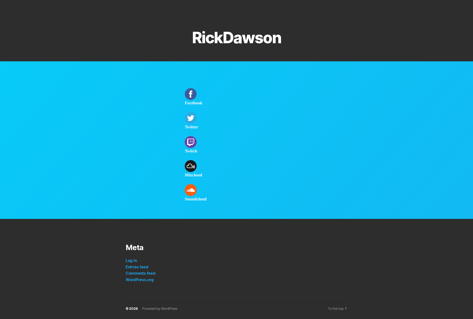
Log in (131, 260)
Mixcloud (193, 175)
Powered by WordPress (159, 309)
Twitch (191, 151)
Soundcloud (196, 199)
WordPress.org (140, 279)
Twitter (191, 127)
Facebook (194, 103)
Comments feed (141, 273)
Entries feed (137, 267)
